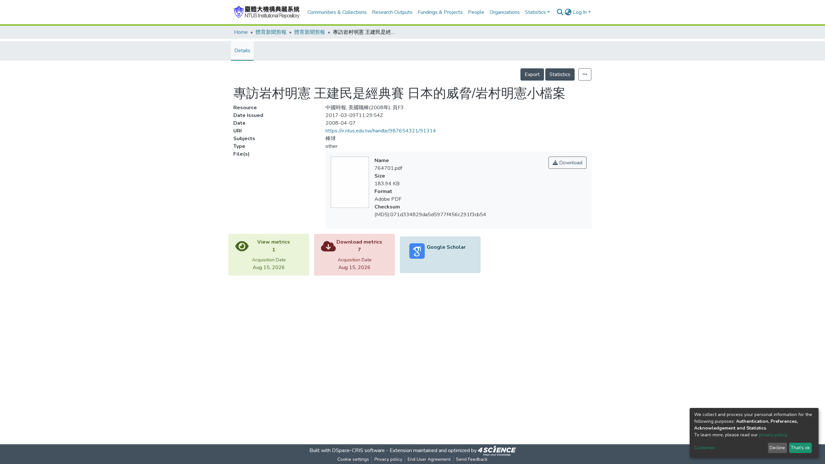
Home (241, 32)
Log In (580, 12)
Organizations (505, 12)
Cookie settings (353, 459)
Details (242, 50)
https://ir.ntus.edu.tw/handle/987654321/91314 (380, 130)
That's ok (800, 448)
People (476, 12)
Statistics (559, 74)
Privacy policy (388, 459)
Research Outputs (392, 12)
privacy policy (772, 435)
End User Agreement (429, 459)
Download (570, 162)
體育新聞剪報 (271, 32)
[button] (568, 12)
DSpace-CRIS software (358, 450)
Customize (704, 448)
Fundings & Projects (440, 12)
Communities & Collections (337, 12)
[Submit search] (560, 12)
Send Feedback (472, 459)
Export (532, 74)
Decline (777, 448)
